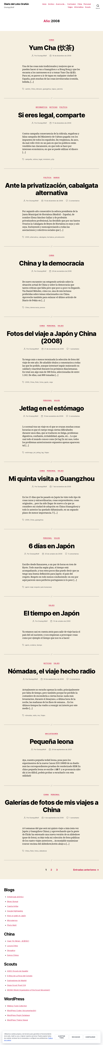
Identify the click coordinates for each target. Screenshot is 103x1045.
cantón (27, 89)
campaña (28, 159)
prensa (42, 307)
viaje (51, 382)
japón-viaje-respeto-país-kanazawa (38, 587)
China (79, 4)
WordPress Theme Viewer (17, 1020)
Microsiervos (12, 920)
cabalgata (42, 237)
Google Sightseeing (15, 911)
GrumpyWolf (42, 56)
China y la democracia (51, 263)
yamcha (59, 89)
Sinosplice (11, 950)
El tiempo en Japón (51, 613)
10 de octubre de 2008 (61, 621)
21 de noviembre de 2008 (54, 349)
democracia (34, 307)
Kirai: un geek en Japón (16, 916)
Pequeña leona (51, 741)
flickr (37, 382)
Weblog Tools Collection (17, 1006)
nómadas (28, 715)
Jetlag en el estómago (51, 408)
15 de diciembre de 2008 (53, 201)
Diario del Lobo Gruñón (16, 4)
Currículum (71, 4)
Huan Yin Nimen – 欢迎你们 (18, 941)
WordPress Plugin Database (18, 1015)
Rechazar (76, 1037)
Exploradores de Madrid (16, 980)
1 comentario (74, 349)
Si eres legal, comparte (51, 115)
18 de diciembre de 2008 (61, 56)
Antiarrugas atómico (15, 897)
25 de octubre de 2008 (53, 554)
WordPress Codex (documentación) (21, 1011)
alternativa (34, 237)
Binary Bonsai (12, 901)
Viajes (70, 7)
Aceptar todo (61, 1037)
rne (38, 715)
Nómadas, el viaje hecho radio (51, 671)
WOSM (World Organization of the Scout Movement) (28, 990)
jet (34, 452)
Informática (78, 7)
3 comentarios (75, 679)
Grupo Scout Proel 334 (16, 985)
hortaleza (50, 237)
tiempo (39, 645)
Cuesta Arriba (12, 906)
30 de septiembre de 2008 (53, 679)
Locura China (12, 946)
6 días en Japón (51, 546)
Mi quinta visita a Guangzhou (52, 478)
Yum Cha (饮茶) (51, 48)
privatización (59, 237)
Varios (56, 178)
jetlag (38, 452)
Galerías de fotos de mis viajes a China (51, 806)
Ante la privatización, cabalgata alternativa (51, 189)
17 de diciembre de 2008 (61, 123)
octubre (33, 645)
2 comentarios (74, 201)
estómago (29, 452)
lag (42, 452)
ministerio (46, 159)
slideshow (43, 851)
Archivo (51, 4)
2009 (27, 237)
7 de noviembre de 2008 (62, 487)
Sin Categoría (51, 734)
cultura (35, 159)
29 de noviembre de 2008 (62, 271)
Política (63, 107)
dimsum (39, 89)
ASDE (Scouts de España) (17, 971)
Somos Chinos (13, 955)
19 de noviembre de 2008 (53, 416)
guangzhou (47, 89)
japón (46, 382)
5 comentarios (73, 554)
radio (35, 715)
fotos (41, 382)
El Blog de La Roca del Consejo (19, 976)
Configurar (90, 1037)
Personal (87, 4)
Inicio (44, 4)
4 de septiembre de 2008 (54, 818)
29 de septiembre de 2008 (62, 749)
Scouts (88, 7)
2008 (27, 382)
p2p (52, 159)
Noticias (53, 107)
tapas (54, 89)
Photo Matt (11, 925)
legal (40, 159)
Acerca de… (61, 4)
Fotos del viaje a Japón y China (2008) (51, 337)
